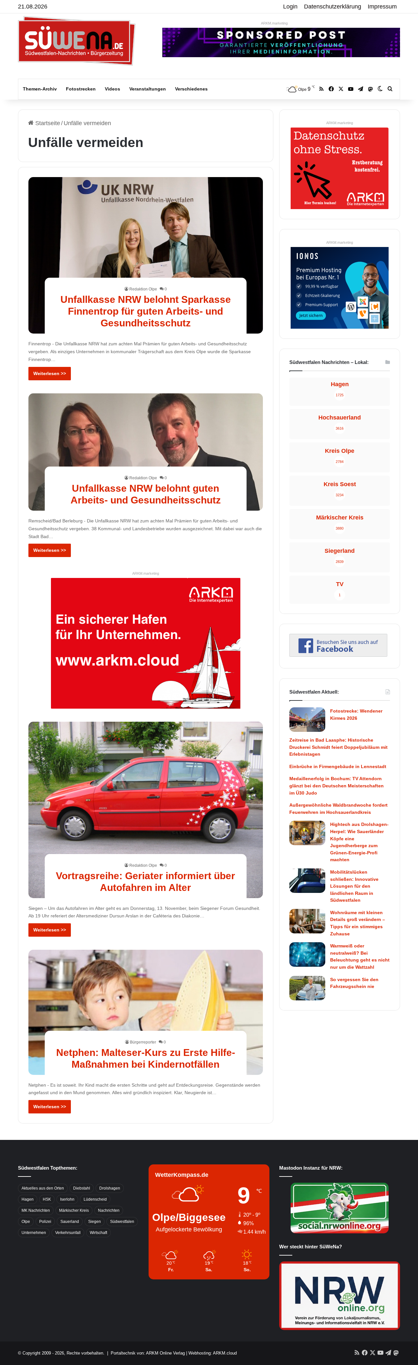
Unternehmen (34, 1232)
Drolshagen (109, 1188)
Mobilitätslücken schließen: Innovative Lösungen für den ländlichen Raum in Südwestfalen (354, 886)
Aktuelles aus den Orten (43, 1188)
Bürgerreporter (143, 1042)
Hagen (28, 1199)
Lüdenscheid (95, 1199)
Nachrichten (109, 1210)
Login (290, 6)
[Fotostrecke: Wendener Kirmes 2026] (307, 719)
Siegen (94, 1221)
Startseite (47, 123)
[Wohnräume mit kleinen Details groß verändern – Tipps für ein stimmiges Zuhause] (307, 921)
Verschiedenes (191, 88)
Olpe (26, 1221)
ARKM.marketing (274, 23)
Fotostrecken (81, 88)
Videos (112, 88)
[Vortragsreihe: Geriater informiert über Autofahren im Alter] (145, 810)
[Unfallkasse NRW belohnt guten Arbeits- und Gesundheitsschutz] (145, 452)
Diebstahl (81, 1188)
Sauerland (69, 1221)
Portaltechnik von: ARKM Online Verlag (148, 1353)
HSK (47, 1199)
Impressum (382, 6)
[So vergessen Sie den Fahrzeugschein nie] (307, 988)
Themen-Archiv (40, 88)
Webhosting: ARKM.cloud (212, 1353)
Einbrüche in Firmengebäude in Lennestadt (337, 766)
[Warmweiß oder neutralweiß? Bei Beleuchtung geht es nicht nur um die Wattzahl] (307, 954)
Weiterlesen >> (49, 373)
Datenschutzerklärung (332, 6)
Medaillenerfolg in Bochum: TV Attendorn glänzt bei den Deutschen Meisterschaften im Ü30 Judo (336, 785)
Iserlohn (67, 1199)
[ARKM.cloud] (145, 643)
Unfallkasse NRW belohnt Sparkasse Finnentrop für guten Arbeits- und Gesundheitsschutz (145, 311)
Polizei (45, 1221)
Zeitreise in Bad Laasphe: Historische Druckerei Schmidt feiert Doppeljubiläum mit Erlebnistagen (338, 747)
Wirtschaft (98, 1232)
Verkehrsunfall (68, 1232)
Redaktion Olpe (143, 289)
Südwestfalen (122, 1221)
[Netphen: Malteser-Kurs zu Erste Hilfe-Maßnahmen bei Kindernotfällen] (145, 1012)
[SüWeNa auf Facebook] (338, 654)
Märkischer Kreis (74, 1210)
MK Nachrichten (36, 1210)
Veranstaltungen (147, 88)
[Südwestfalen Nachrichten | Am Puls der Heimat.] (77, 41)
